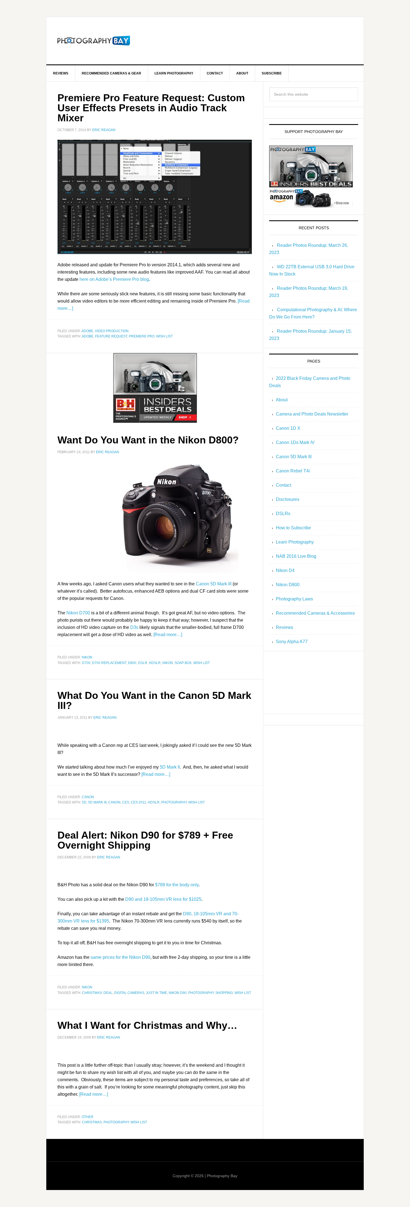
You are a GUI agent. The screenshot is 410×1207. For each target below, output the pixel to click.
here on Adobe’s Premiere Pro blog (114, 279)
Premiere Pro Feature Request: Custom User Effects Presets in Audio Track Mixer (151, 108)
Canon (88, 797)
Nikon (87, 657)
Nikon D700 (78, 612)
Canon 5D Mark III (213, 583)
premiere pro (142, 336)
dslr (142, 663)
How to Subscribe (293, 527)
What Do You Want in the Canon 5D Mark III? (154, 700)
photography (174, 802)
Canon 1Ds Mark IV (295, 442)
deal (107, 993)
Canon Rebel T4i (293, 471)
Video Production (112, 331)
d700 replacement (109, 663)
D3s (134, 627)
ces (125, 802)
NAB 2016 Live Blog (296, 556)
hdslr (155, 663)
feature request (111, 336)
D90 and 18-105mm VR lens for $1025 (163, 899)
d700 (86, 663)
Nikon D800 (288, 584)
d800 (132, 663)
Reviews (284, 627)
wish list (164, 336)
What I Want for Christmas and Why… (147, 1025)
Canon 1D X (288, 428)
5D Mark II (170, 767)
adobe (87, 336)
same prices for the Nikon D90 (120, 957)
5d (84, 802)
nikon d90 (178, 993)
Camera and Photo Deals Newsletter (312, 414)
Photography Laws (294, 599)
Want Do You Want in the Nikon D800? (148, 440)
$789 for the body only (177, 884)
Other (87, 1117)
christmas (92, 993)
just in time (156, 993)
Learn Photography (295, 542)
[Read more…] (167, 634)
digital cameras (129, 993)
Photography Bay (93, 40)
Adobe (87, 331)
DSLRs (283, 513)
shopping (224, 993)
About (282, 399)
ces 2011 (138, 802)
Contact (283, 485)
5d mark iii (97, 802)
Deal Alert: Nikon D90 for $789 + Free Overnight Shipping (145, 840)
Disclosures (287, 499)
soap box (183, 663)
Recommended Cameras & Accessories (315, 613)
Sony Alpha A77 (292, 641)
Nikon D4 (285, 570)
